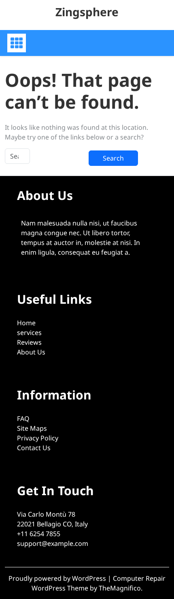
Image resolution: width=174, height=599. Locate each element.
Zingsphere (87, 11)
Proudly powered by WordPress (58, 578)
